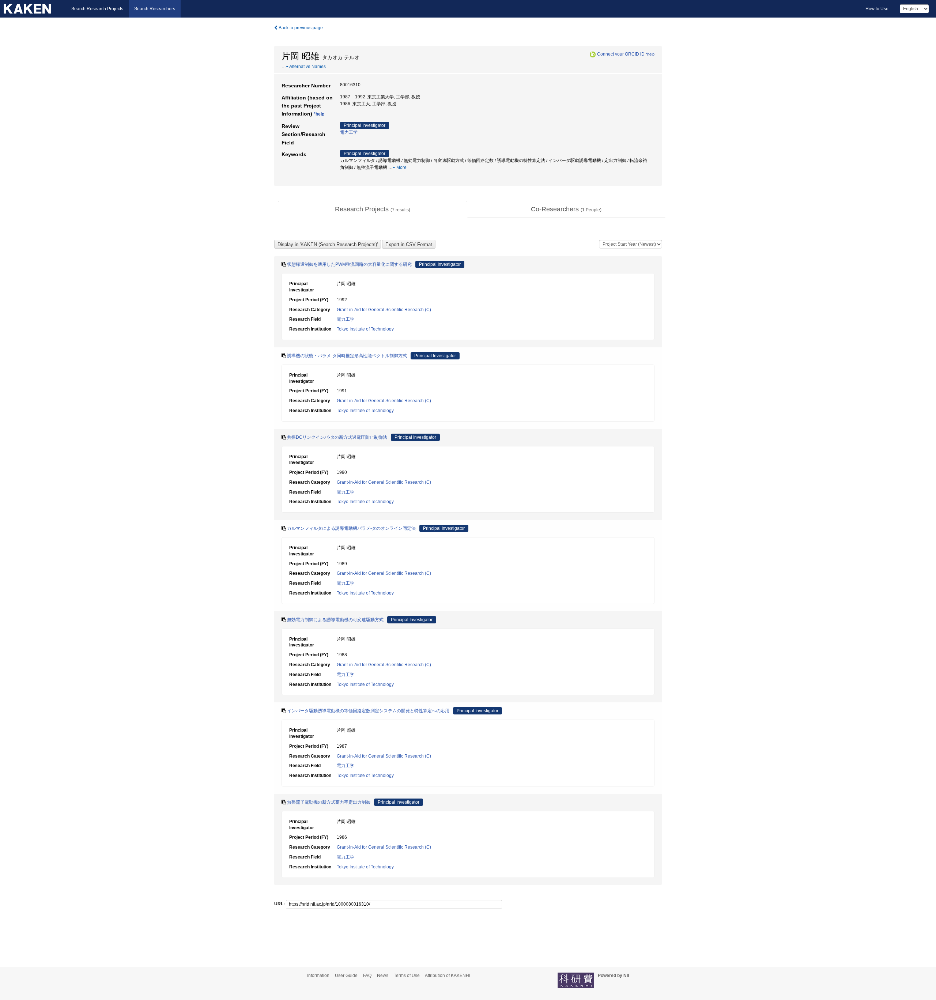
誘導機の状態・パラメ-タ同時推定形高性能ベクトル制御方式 (347, 355)
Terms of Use (407, 975)
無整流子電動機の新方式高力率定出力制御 (328, 802)
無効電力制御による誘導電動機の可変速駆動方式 (335, 619)
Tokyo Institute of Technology (365, 329)
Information (318, 975)
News (382, 975)
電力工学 (349, 132)
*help (650, 54)
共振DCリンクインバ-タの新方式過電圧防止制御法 (337, 437)
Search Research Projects (97, 8)
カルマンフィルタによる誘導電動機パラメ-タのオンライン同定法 (351, 528)
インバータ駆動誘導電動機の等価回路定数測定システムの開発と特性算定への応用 (368, 710)
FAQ (367, 975)
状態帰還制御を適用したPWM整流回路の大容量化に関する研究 (349, 264)
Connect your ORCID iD (621, 54)
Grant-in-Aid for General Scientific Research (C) (384, 309)
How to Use (876, 8)
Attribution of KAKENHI (447, 975)
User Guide (346, 975)
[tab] (372, 209)
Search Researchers (154, 8)
